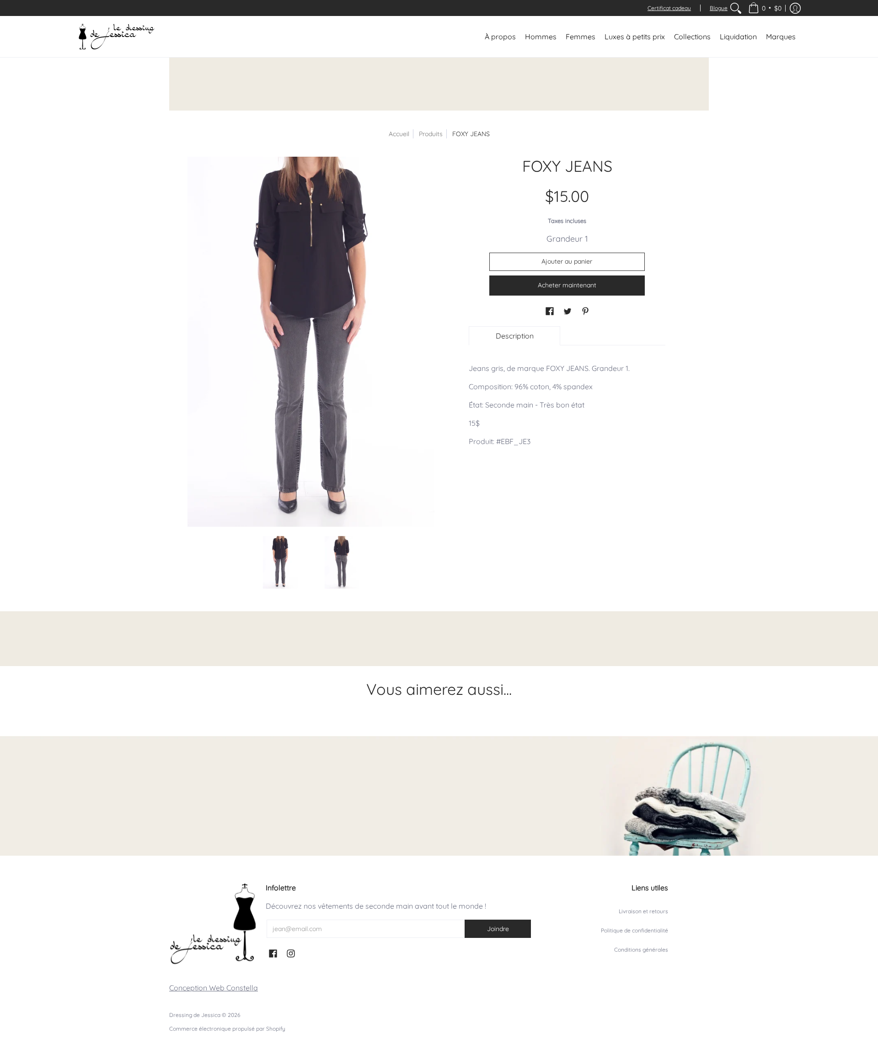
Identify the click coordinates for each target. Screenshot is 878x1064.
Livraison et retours (643, 911)
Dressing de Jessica (194, 1014)
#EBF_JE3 (513, 441)
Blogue (719, 8)
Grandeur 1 (567, 238)
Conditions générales (641, 949)
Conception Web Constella (213, 987)
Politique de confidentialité (634, 930)
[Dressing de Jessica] (116, 36)
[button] (765, 8)
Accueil (399, 134)
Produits (431, 134)
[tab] (514, 335)
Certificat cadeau (669, 8)
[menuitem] (736, 8)
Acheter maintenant (567, 285)
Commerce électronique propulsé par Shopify (227, 1028)
